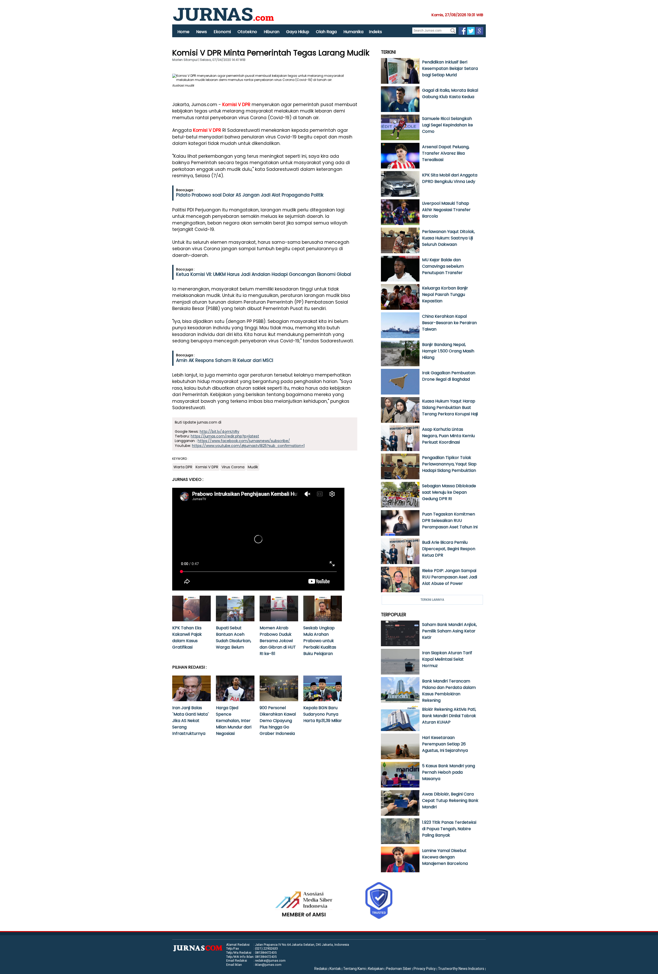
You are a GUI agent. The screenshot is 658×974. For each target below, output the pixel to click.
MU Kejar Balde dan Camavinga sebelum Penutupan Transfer (443, 266)
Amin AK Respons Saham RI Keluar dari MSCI (224, 360)
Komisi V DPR (236, 104)
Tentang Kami (354, 969)
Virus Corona (233, 467)
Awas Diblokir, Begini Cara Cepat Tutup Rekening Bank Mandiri (450, 800)
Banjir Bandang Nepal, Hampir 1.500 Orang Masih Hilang (448, 351)
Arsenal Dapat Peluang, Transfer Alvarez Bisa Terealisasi (445, 153)
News (201, 32)
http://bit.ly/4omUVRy (219, 431)
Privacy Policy (425, 969)
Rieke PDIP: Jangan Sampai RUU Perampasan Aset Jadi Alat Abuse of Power (449, 577)
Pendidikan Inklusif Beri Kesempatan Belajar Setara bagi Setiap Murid (450, 68)
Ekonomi (222, 32)
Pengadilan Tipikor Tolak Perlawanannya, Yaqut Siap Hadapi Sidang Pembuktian (449, 464)
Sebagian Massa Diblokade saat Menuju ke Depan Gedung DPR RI (449, 492)
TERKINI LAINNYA (432, 599)
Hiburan (271, 32)
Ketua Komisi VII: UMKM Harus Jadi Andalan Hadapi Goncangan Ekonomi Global (263, 274)
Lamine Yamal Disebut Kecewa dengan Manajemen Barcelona (445, 857)
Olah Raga (326, 32)
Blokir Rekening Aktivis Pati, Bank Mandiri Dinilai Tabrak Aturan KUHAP (449, 715)
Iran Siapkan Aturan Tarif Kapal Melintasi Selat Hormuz (447, 659)
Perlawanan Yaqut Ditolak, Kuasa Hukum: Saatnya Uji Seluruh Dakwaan (448, 238)
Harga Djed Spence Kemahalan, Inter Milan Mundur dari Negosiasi (233, 720)
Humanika (353, 32)
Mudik (253, 467)
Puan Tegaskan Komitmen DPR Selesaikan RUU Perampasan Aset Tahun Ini (450, 520)
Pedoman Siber (398, 969)
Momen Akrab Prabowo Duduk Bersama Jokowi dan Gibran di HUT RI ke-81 (278, 641)
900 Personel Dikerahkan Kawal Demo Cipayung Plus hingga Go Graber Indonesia (278, 720)
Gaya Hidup (297, 32)
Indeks (375, 32)
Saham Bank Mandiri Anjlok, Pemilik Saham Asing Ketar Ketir (449, 631)
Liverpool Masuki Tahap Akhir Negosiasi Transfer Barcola (446, 209)
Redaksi (320, 969)
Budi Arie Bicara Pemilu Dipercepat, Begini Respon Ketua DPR (448, 548)
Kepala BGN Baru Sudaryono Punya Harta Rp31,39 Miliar (322, 714)
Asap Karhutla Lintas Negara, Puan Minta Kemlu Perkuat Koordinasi (448, 435)
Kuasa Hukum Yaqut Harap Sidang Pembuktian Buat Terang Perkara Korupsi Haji (450, 407)
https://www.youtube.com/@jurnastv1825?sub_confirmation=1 (248, 445)
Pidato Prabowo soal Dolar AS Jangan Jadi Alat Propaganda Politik (249, 195)
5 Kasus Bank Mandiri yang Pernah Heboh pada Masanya (448, 772)
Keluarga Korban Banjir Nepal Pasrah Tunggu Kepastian (445, 294)
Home (183, 32)
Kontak (335, 969)
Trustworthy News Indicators (461, 969)
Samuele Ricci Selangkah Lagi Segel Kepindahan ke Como (447, 125)
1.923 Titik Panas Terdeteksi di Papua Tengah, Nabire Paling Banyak (449, 828)
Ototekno (247, 32)
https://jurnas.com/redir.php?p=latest (225, 436)
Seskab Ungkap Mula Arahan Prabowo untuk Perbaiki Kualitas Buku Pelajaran (319, 641)
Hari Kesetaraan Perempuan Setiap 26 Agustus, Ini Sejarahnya (445, 744)
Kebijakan (376, 969)
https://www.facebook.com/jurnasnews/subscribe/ (244, 440)
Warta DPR (182, 467)
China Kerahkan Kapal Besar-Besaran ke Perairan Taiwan (449, 322)
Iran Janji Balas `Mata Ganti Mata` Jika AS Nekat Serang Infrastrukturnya (190, 720)
